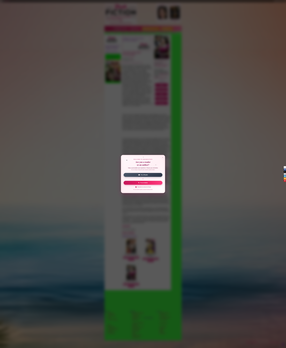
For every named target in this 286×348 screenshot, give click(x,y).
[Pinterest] (285, 181)
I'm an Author (143, 183)
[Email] (285, 174)
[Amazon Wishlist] (285, 178)
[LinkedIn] (285, 176)
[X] (285, 172)
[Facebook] (285, 169)
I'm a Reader (143, 175)
